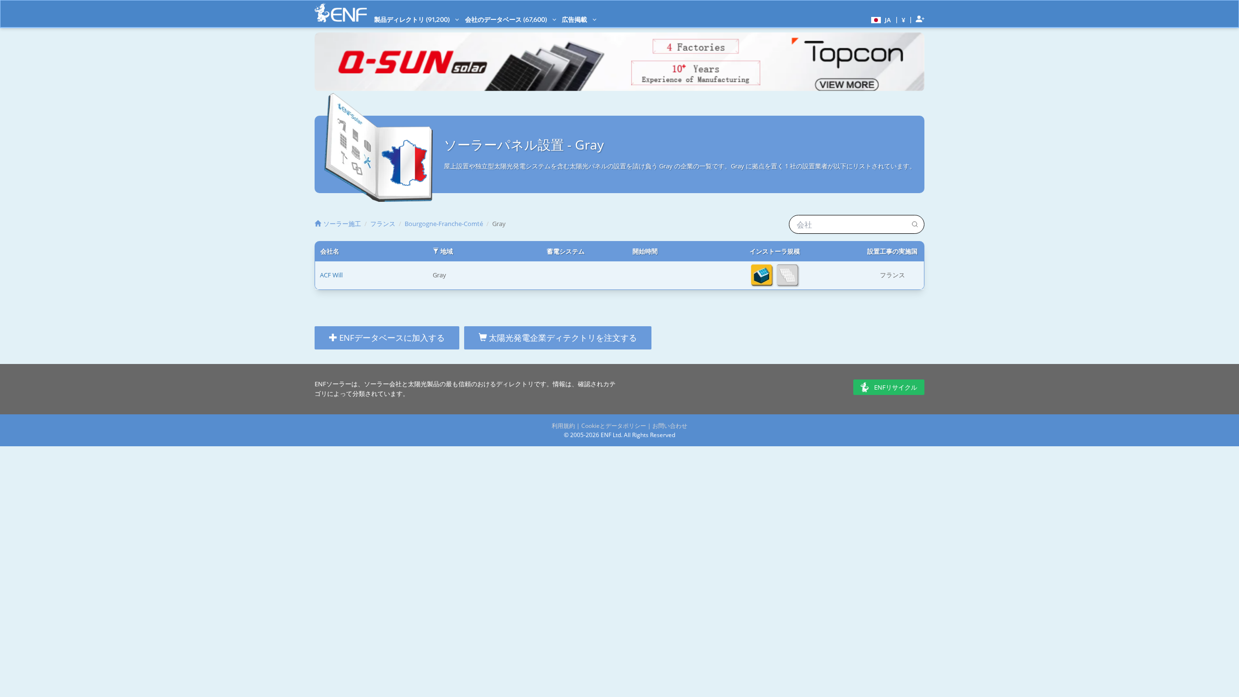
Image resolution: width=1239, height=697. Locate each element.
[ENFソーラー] (341, 13)
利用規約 (563, 426)
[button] (880, 19)
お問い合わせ (669, 426)
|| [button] (903, 19)
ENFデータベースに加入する (391, 337)
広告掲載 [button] (575, 19)
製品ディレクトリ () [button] (412, 19)
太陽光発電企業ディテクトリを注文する (562, 337)
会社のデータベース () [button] (506, 19)
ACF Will (331, 275)
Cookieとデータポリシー (613, 426)
